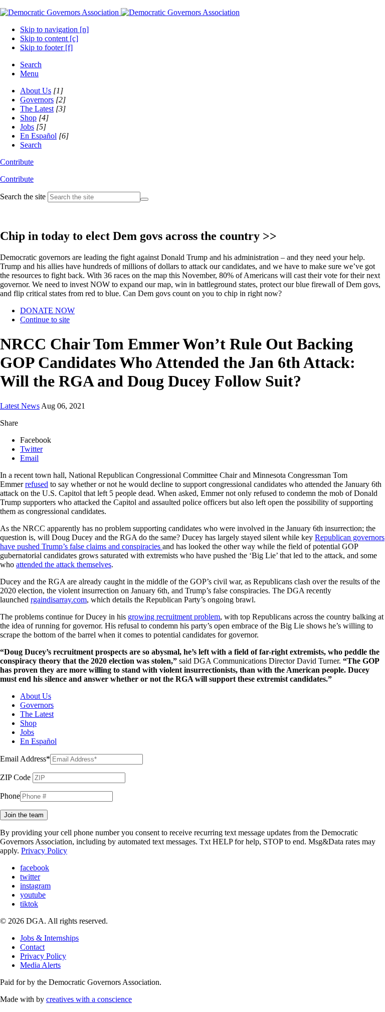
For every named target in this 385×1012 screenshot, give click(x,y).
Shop (28, 117)
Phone (10, 796)
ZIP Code (15, 777)
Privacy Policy (44, 850)
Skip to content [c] (49, 38)
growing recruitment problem (174, 616)
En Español (38, 136)
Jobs (27, 126)
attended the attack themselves (63, 564)
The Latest (37, 108)
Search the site (23, 196)
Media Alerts (40, 965)
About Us (35, 90)
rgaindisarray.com (59, 599)
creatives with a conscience (89, 999)
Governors (37, 99)
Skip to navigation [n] (54, 29)
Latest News (20, 406)
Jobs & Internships (49, 938)
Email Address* (25, 758)
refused (36, 484)
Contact (32, 947)
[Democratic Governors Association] (120, 12)
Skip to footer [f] (46, 47)
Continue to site (45, 319)
